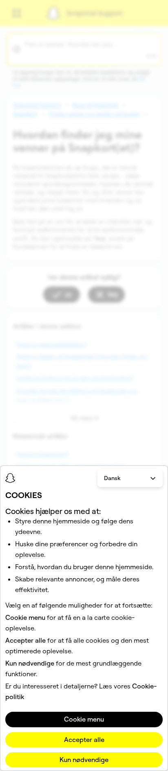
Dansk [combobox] (112, 478)
